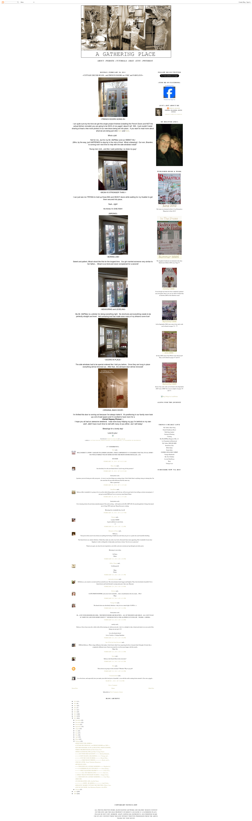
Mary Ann (113, 466)
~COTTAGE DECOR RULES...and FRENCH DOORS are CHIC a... (92, 745)
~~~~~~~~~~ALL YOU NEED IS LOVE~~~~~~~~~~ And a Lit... (92, 773)
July (76, 731)
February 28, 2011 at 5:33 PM (115, 620)
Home (113, 688)
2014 (75, 712)
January (77, 789)
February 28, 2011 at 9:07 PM (115, 661)
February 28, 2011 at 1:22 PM (115, 526)
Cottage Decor (95, 440)
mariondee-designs (113, 579)
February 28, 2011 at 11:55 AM (115, 497)
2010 (75, 791)
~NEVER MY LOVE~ (81, 764)
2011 (75, 718)
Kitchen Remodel (116, 440)
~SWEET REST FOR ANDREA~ (83, 743)
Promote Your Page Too (169, 99)
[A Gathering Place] (169, 97)
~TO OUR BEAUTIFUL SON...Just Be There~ (87, 781)
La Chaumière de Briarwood (132, 440)
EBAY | (132, 60)
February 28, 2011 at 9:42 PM (115, 671)
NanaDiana (113, 489)
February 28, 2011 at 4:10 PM (115, 586)
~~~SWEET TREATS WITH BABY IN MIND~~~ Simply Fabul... (92, 775)
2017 (75, 705)
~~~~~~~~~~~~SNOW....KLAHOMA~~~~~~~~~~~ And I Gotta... (92, 783)
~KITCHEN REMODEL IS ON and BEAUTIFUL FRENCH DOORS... (93, 747)
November (78, 722)
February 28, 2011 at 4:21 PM (115, 598)
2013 (75, 714)
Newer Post (75, 688)
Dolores (113, 591)
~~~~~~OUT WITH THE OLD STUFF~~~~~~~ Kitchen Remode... (92, 754)
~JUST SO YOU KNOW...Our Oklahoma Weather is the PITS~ (91, 787)
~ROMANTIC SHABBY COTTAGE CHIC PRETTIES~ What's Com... (93, 785)
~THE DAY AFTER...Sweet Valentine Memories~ (88, 762)
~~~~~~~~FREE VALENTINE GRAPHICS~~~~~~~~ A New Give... (92, 770)
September (78, 726)
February (77, 741)
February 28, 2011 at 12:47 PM (115, 513)
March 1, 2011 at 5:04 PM (115, 681)
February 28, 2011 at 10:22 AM (115, 461)
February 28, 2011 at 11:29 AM (115, 485)
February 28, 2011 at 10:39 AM (115, 471)
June (76, 733)
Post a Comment (113, 685)
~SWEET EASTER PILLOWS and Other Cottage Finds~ (90, 752)
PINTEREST (148, 60)
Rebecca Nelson (174, 108)
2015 (75, 710)
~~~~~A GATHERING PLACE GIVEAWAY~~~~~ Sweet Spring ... (92, 768)
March (77, 739)
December (78, 720)
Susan (113, 656)
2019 (75, 701)
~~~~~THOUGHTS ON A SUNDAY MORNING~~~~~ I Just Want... (92, 777)
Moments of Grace (113, 531)
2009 (75, 793)
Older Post (151, 688)
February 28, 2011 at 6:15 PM (115, 652)
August (77, 728)
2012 (75, 716)
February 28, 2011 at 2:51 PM (115, 575)
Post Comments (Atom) (116, 692)
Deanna (113, 517)
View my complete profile (173, 114)
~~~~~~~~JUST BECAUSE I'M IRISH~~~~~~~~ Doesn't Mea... (91, 758)
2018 (75, 703)
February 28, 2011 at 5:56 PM (115, 638)
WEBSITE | (111, 60)
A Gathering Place (169, 85)
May (76, 735)
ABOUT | (101, 60)
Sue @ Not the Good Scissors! (113, 642)
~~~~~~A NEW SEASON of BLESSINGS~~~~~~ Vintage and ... (92, 756)
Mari (113, 450)
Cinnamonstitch (113, 675)
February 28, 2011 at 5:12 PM (115, 608)
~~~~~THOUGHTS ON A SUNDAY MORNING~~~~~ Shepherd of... (93, 766)
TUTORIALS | (122, 60)
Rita (113, 666)
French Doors (105, 440)
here (120, 130)
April (76, 737)
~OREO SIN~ (78, 779)
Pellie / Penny (113, 563)
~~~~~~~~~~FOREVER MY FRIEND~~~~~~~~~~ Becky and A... (92, 760)
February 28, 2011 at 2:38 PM (115, 559)
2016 (75, 708)
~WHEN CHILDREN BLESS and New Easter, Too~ (88, 749)
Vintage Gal (113, 603)
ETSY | (139, 60)
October (77, 724)
